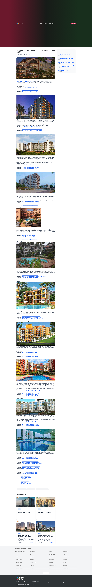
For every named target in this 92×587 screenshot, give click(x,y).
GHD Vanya (50, 551)
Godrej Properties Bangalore (53, 554)
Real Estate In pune (18, 554)
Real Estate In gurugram (19, 556)
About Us (45, 23)
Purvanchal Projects (65, 559)
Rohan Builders (65, 565)
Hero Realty (50, 568)
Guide (29, 54)
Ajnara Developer (32, 568)
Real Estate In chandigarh (19, 568)
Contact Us (73, 23)
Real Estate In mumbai (19, 559)
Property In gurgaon (32, 551)
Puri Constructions (65, 557)
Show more (46, 572)
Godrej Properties (51, 553)
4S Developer (32, 554)
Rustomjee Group (65, 568)
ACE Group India (32, 559)
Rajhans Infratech (65, 560)
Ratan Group (64, 562)
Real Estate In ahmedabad (19, 557)
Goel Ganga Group (51, 559)
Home (41, 23)
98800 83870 (37, 583)
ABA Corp (31, 557)
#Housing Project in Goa (31, 489)
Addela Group (32, 565)
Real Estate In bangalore (19, 562)
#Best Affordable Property (21, 489)
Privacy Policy (65, 579)
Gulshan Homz (51, 562)
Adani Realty (31, 560)
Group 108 (50, 560)
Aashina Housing (32, 556)
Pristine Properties (65, 553)
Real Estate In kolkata (18, 565)
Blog (63, 582)
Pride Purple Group (65, 551)
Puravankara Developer (66, 556)
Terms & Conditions (65, 581)
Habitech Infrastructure (52, 565)
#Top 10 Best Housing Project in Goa (42, 489)
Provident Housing (65, 554)
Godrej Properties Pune (52, 556)
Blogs (53, 23)
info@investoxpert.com (38, 584)
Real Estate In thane (18, 560)
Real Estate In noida (18, 553)
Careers (49, 23)
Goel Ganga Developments (53, 557)
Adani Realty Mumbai (33, 562)
